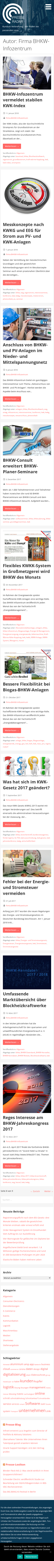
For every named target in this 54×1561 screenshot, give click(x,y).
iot (13, 1382)
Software (32, 1403)
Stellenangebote (11, 1345)
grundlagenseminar (18, 522)
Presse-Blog (13, 1424)
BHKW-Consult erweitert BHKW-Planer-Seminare (20, 466)
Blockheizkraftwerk (36, 156)
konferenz (7, 296)
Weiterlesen (31, 1557)
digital (44, 1369)
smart (22, 1404)
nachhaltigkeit (29, 1394)
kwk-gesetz (41, 838)
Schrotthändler (44, 1398)
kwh (30, 743)
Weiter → (48, 1191)
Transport (14, 1411)
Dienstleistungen (11, 1306)
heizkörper (7, 1382)
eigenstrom (7, 159)
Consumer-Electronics (13, 1301)
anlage (18, 740)
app (32, 1364)
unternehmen (32, 1410)
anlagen (19, 409)
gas (23, 743)
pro (43, 743)
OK (20, 1557)
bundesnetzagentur (40, 834)
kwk (46, 159)
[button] (49, 5)
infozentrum (13, 412)
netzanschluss (21, 415)
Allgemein (20, 153)
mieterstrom (38, 296)
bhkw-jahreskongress (30, 1179)
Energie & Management (39, 631)
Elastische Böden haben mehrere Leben (22, 1259)
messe (5, 1394)
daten (29, 1369)
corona (22, 1369)
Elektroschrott (38, 1374)
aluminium (16, 1364)
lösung (17, 1387)
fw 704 (17, 838)
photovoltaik (8, 299)
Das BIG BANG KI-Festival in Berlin (19, 1491)
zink (48, 1411)
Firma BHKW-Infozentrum (17, 118)
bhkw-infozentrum (10, 631)
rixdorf (5, 747)
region (48, 743)
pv (14, 299)
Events (6, 1315)
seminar (19, 299)
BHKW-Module (24, 1055)
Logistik (6, 1325)
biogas (29, 740)
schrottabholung (17, 1398)
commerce (14, 1369)
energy (18, 743)
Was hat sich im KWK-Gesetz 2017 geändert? (26, 784)
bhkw (26, 156)
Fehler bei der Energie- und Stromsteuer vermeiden (26, 887)
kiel (26, 743)
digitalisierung (14, 1374)
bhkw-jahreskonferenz (12, 1179)
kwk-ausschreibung (28, 838)
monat (21, 640)
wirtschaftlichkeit (28, 841)
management (37, 1387)
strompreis (16, 162)
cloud (6, 1369)
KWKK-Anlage (36, 637)
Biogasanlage (23, 631)
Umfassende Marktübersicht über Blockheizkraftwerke (24, 999)
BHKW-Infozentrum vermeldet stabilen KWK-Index (23, 99)
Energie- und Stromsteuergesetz (34, 940)
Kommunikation (10, 1320)
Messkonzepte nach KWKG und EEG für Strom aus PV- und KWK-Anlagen (23, 233)
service (7, 1404)
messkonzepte (26, 296)
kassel (18, 1182)
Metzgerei (14, 640)
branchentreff (26, 834)
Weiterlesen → (12, 146)
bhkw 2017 (25, 1176)
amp (26, 1364)
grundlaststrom (19, 159)
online (40, 1393)
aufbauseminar (22, 518)
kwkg (18, 296)
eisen (28, 1375)
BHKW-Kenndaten (10, 1055)
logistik (8, 1387)
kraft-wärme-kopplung (35, 159)
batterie (37, 1364)
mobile (20, 1394)
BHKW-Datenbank (28, 1052)
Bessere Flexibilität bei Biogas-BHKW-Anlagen (26, 687)
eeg (22, 292)
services (15, 1404)
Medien (6, 1335)
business (45, 1364)
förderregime (8, 838)
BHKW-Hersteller (43, 1052)
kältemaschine (37, 634)
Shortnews (8, 1340)
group (48, 1375)
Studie (48, 1404)
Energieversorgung (10, 634)
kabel (17, 1381)
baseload (19, 156)
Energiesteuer (8, 943)
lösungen (25, 1387)
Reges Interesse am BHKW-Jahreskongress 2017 (26, 1123)
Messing (12, 1394)
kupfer (38, 1381)
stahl (43, 1404)
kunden (27, 1380)
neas (39, 743)
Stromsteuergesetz (10, 946)
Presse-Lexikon (15, 1464)
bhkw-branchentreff (38, 1176)
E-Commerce (9, 1311)
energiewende (25, 634)
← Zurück (35, 1191)
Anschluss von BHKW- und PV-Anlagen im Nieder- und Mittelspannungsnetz (25, 353)
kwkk (28, 637)
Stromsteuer (42, 943)
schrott (6, 1398)
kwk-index (7, 162)
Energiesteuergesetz (23, 943)
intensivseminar (41, 292)
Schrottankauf (31, 1398)
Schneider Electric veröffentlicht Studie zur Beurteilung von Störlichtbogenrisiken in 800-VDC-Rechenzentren (25, 1483)
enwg (5, 412)
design (36, 1369)
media (48, 1388)
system (6, 1411)
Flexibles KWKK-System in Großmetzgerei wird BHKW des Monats (27, 571)
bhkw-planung (39, 518)
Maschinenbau (10, 1330)
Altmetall (6, 1364)
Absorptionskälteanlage (25, 628)
